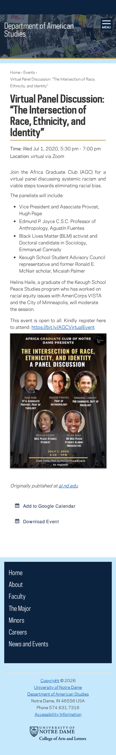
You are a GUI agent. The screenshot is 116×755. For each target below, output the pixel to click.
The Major (20, 608)
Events (29, 72)
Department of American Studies (58, 694)
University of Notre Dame (58, 687)
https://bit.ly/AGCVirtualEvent (63, 327)
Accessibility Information (58, 714)
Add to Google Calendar (48, 506)
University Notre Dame (58, 7)
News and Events (28, 644)
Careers (18, 632)
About (16, 584)
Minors (16, 620)
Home (15, 72)
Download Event (40, 521)
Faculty (17, 596)
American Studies (39, 29)
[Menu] (107, 24)
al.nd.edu (68, 485)
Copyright (50, 680)
